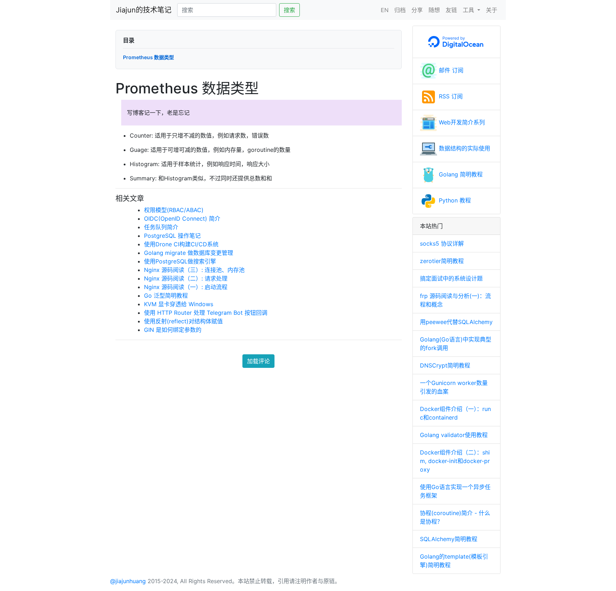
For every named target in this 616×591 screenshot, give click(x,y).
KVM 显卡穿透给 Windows (178, 304)
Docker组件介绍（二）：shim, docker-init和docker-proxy (455, 461)
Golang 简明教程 (460, 174)
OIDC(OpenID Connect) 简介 (182, 218)
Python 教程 (454, 200)
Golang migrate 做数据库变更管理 (188, 252)
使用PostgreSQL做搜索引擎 (180, 261)
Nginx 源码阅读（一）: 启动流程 (185, 287)
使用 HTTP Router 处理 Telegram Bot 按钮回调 (205, 312)
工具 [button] (469, 10)
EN (385, 10)
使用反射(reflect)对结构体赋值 (183, 321)
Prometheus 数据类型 (148, 57)
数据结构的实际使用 (463, 148)
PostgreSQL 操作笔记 (172, 235)
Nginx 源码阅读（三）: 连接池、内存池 (194, 269)
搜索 (289, 10)
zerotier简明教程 (442, 260)
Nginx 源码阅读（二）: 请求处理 (185, 278)
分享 (417, 10)
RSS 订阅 (450, 96)
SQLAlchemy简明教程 (448, 539)
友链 (451, 10)
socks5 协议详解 (442, 243)
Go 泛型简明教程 (166, 295)
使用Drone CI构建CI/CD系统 (181, 244)
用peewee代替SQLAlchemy (456, 321)
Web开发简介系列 (461, 122)
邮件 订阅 (450, 70)
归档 (400, 10)
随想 (434, 10)
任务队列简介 (161, 227)
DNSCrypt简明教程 (445, 365)
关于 (491, 10)
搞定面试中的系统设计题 (451, 278)
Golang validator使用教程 (454, 434)
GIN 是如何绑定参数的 (172, 329)
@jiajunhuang (128, 581)
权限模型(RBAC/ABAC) (174, 210)
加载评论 (258, 361)
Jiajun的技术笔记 (143, 10)
